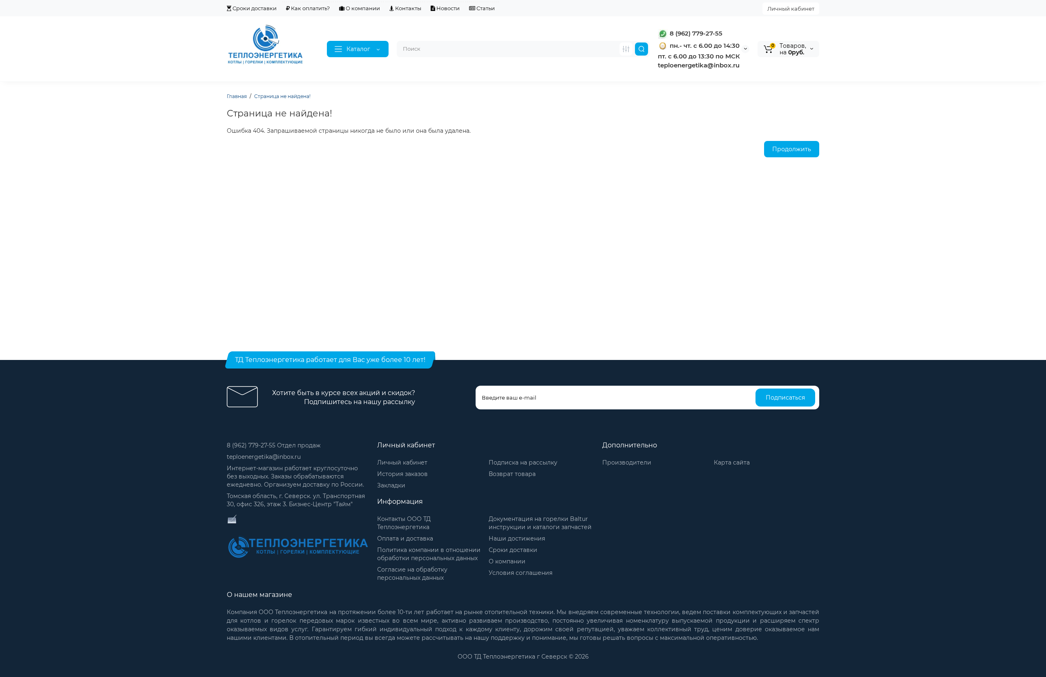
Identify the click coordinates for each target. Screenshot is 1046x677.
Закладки (391, 485)
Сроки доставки (254, 8)
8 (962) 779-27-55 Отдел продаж (274, 445)
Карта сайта (732, 462)
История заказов (402, 474)
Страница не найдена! (282, 96)
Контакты (407, 8)
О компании (362, 8)
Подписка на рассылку (523, 462)
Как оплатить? (310, 8)
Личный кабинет (790, 8)
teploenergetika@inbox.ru (264, 456)
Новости (447, 8)
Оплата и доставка (405, 538)
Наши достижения (517, 538)
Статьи (485, 8)
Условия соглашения (520, 572)
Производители (626, 462)
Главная (237, 96)
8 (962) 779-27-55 (695, 33)
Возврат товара (512, 474)
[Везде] (626, 49)
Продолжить (791, 149)
